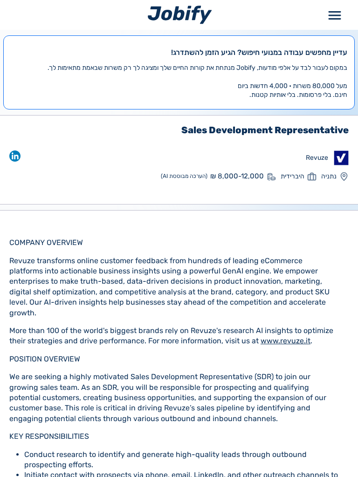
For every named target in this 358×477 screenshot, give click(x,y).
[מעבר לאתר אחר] (341, 157)
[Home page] (180, 15)
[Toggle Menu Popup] (334, 14)
